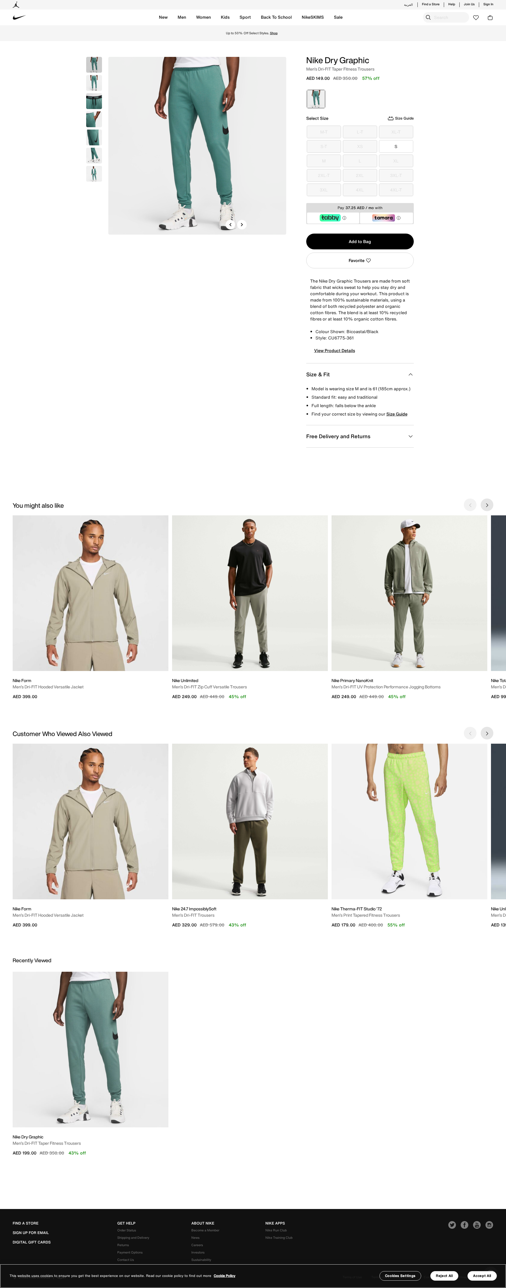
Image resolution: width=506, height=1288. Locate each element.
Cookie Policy (224, 1276)
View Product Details (334, 350)
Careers (197, 1245)
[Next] (242, 224)
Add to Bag (360, 241)
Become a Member (205, 1230)
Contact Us (125, 1259)
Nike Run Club (276, 1230)
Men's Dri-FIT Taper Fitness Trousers (47, 1143)
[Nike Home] (19, 17)
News (195, 1237)
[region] (253, 1276)
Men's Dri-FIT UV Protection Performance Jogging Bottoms (386, 687)
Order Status (126, 1230)
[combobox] (446, 17)
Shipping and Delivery (133, 1237)
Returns (123, 1245)
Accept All (482, 1275)
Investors (198, 1252)
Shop (275, 33)
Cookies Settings (400, 1275)
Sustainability (201, 1259)
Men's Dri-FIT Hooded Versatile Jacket (48, 687)
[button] (163, 17)
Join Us (469, 4)
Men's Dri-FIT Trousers (193, 915)
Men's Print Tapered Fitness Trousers (366, 915)
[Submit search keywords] (428, 17)
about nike (202, 1223)
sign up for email (31, 1232)
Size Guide (396, 414)
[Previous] (230, 224)
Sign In (488, 4)
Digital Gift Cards (32, 1242)
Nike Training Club (279, 1237)
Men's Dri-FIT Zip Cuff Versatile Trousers (209, 687)
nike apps (275, 1223)
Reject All (444, 1275)
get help (126, 1223)
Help (451, 4)
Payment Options (130, 1252)
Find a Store (431, 4)
